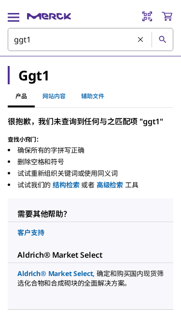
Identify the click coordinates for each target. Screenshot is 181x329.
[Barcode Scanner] (147, 16)
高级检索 (110, 184)
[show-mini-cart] (167, 16)
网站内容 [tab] (54, 96)
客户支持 (30, 232)
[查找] (162, 39)
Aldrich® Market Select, (56, 273)
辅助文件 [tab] (92, 96)
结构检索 (66, 184)
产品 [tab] (21, 96)
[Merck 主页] (49, 16)
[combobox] (90, 39)
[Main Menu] (13, 16)
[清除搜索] (141, 40)
